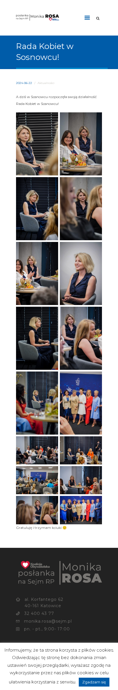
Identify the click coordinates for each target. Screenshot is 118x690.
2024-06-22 (24, 83)
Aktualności (46, 83)
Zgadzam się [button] (94, 682)
